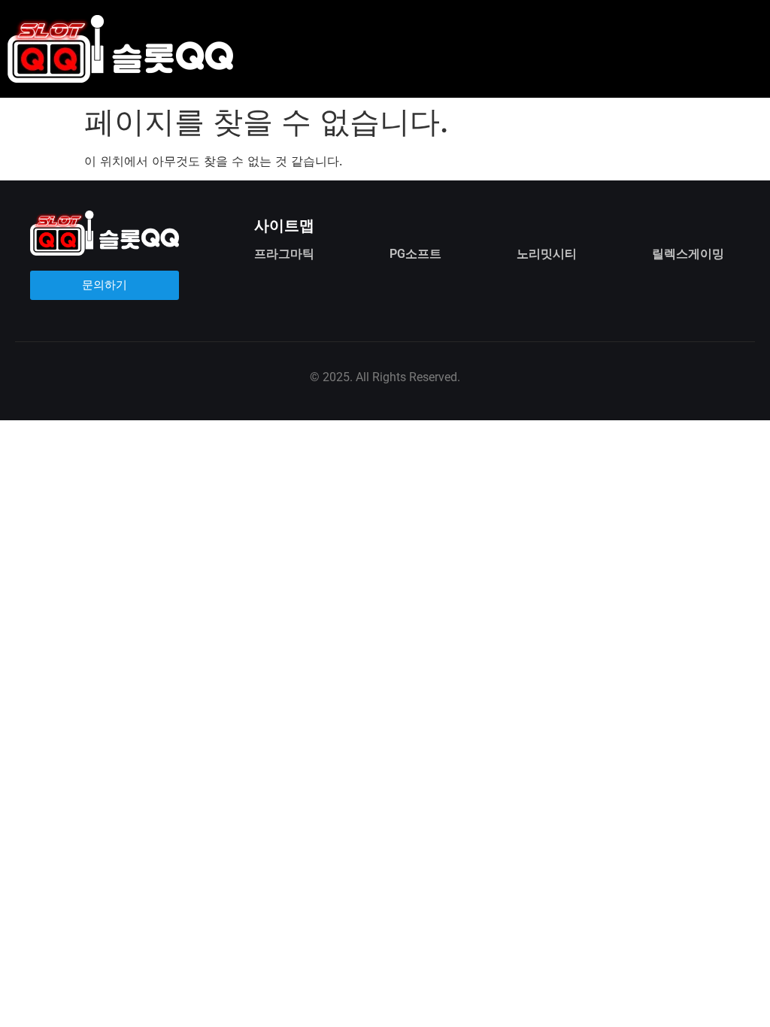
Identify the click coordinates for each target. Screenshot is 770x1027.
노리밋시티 (547, 254)
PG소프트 (415, 254)
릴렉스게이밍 (688, 254)
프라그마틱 (284, 254)
